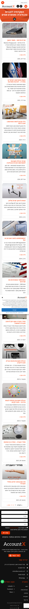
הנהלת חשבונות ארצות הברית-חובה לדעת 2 (16, 362)
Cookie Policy (20, 312)
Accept (14, 310)
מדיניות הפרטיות (14, 528)
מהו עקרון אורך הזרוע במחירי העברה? (16, 483)
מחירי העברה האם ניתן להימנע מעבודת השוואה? (16, 322)
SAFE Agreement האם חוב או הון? (15, 239)
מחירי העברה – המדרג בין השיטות (15, 442)
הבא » (8, 505)
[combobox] (16, 2)
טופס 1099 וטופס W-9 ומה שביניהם (17, 281)
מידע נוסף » (22, 55)
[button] (2, 297)
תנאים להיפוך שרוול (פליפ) (17, 201)
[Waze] (18, 6)
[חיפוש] (2, 2)
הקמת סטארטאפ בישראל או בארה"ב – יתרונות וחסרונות (17, 81)
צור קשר (7, 312)
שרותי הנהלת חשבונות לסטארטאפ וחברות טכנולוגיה (16, 162)
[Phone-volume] (21, 6)
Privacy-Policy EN (13, 312)
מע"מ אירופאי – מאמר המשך (16, 40)
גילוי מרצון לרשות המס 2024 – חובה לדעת (16, 122)
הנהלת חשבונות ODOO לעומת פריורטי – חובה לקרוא (15, 401)
